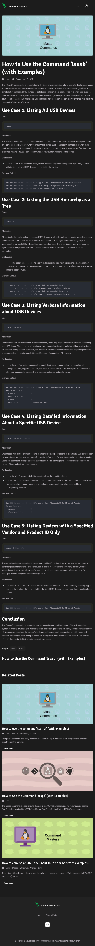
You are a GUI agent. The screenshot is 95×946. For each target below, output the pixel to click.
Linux (8, 79)
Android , (33, 868)
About (40, 915)
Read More (8, 748)
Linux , (8, 733)
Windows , (24, 733)
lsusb (21, 648)
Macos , (15, 733)
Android (33, 733)
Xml (40, 868)
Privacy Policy (52, 915)
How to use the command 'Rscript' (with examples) (35, 729)
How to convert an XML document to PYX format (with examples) (45, 863)
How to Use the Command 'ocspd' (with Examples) (35, 796)
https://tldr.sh (74, 940)
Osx (7, 800)
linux (13, 648)
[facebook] (47, 924)
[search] (79, 6)
